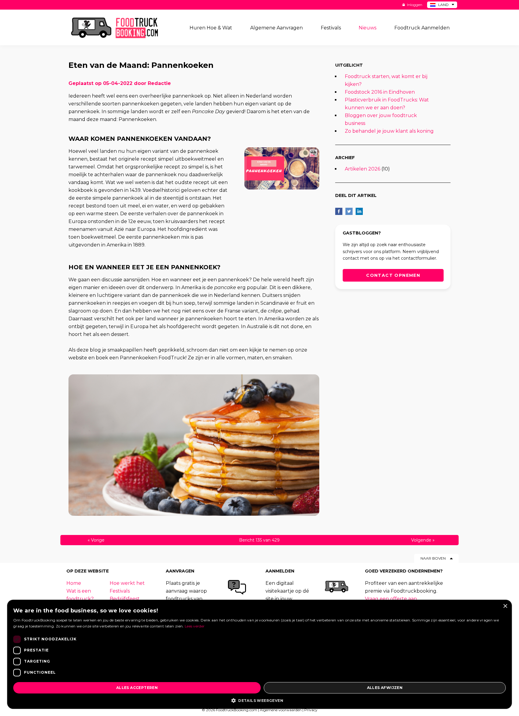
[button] (259, 700)
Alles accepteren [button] (137, 687)
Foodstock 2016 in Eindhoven (380, 92)
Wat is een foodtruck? (80, 595)
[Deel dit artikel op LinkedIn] (359, 211)
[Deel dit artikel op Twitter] (349, 211)
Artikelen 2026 (362, 169)
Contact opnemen (393, 275)
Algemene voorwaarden (281, 710)
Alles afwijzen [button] (385, 687)
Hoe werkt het (127, 583)
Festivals (120, 591)
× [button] (505, 606)
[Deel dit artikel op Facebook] (338, 211)
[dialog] (259, 654)
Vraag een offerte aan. (391, 599)
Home (73, 583)
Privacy (310, 710)
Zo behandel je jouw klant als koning (389, 131)
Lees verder (195, 626)
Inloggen (414, 4)
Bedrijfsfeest (125, 599)
